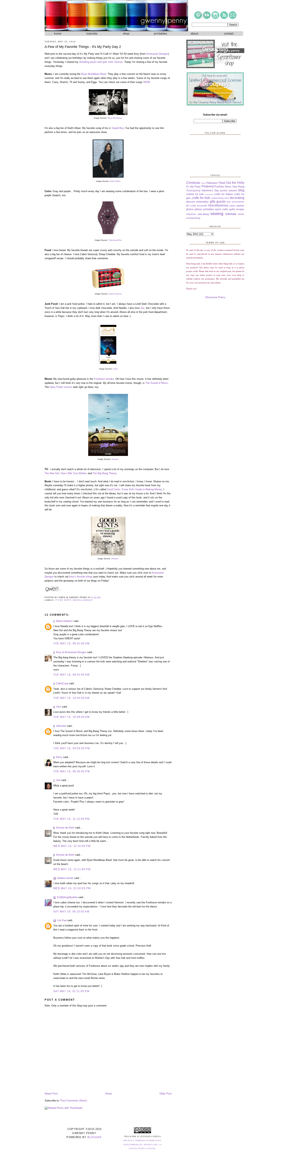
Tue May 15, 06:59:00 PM (71, 771)
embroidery (202, 201)
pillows (198, 209)
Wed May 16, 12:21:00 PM (72, 869)
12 (54, 920)
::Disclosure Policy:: (215, 297)
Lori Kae (61, 920)
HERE (146, 82)
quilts (232, 209)
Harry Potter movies (61, 387)
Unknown (61, 725)
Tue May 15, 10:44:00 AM (71, 697)
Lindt (115, 369)
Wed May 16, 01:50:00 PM (72, 888)
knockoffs (202, 205)
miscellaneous (82, 600)
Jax (142, 307)
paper (232, 205)
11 (54, 897)
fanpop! (114, 459)
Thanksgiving (193, 190)
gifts (212, 201)
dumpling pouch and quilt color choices (101, 61)
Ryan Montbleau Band (93, 73)
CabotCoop (62, 683)
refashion (191, 214)
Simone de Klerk (65, 827)
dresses (190, 201)
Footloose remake (104, 378)
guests (220, 201)
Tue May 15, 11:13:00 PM (71, 818)
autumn (233, 190)
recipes (240, 209)
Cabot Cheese (115, 294)
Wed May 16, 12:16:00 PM (72, 846)
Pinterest (208, 186)
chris (58, 706)
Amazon (115, 559)
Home (108, 1093)
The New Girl (52, 473)
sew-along (203, 214)
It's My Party (63, 600)
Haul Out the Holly (231, 182)
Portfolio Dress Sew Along (229, 186)
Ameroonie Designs (157, 53)
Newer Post (51, 1093)
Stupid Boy (117, 128)
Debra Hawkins (64, 621)
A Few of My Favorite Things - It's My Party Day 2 (83, 47)
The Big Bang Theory (104, 473)
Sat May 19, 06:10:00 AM (71, 911)
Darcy (59, 757)
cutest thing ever (220, 198)
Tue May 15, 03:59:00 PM (71, 748)
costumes (209, 194)
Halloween (212, 182)
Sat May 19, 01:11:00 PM (71, 991)
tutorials (230, 214)
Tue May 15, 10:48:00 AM (71, 716)
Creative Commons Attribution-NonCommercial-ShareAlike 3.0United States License (142, 1145)
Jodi (58, 780)
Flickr (203, 183)
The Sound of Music (156, 382)
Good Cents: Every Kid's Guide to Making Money (134, 489)
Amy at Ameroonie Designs (71, 652)
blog (241, 190)
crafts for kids (201, 197)
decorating (237, 197)
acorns (224, 190)
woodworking (193, 218)
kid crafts (191, 205)
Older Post (166, 1093)
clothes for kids (195, 194)
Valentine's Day (210, 190)
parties (240, 205)
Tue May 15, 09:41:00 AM (71, 643)
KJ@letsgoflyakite (67, 897)
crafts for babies (223, 194)
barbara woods (65, 878)
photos (190, 209)
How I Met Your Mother (73, 473)
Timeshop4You (115, 240)
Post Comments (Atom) (73, 1100)
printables (208, 209)
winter (241, 214)
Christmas (193, 182)
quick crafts (221, 209)
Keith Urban (115, 181)
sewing (216, 213)
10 (54, 878)
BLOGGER (94, 1137)
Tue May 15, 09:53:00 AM (71, 674)
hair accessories (235, 201)
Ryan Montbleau (115, 118)
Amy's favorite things (81, 576)
